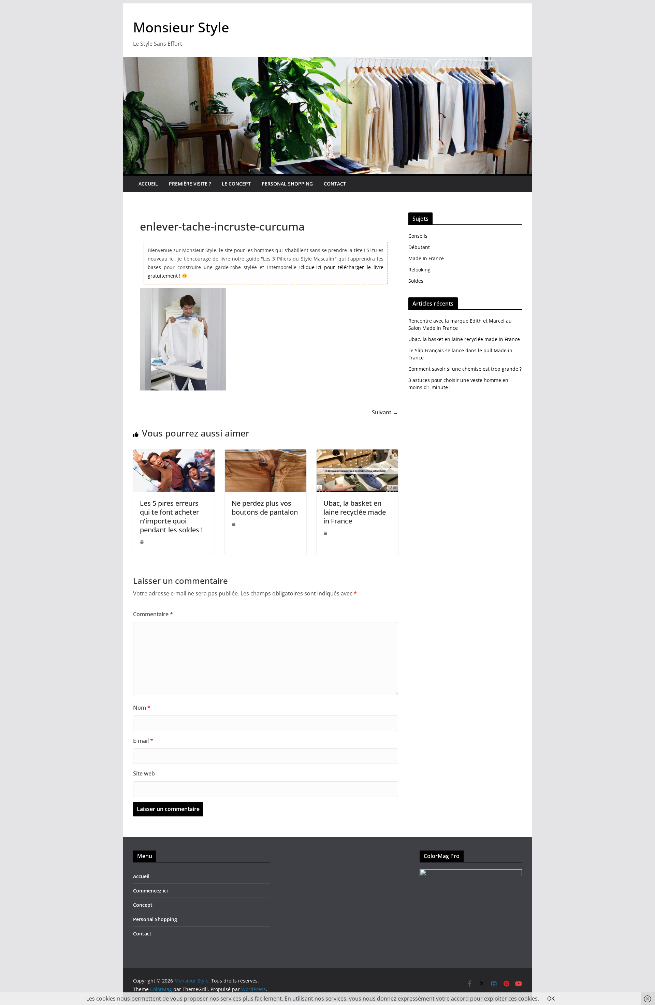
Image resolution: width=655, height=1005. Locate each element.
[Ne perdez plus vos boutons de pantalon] (265, 454)
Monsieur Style (181, 27)
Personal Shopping (287, 183)
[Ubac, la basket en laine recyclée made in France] (357, 454)
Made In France (426, 258)
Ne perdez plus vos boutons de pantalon (265, 508)
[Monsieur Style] (327, 61)
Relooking (419, 269)
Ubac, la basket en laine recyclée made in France (354, 512)
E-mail (143, 740)
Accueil (148, 183)
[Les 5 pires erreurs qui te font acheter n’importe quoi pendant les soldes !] (174, 454)
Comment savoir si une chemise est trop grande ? (465, 369)
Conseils (417, 236)
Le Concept (236, 183)
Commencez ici (150, 890)
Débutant (419, 247)
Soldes (415, 281)
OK (551, 998)
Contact (335, 183)
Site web (144, 773)
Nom (141, 707)
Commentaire (153, 614)
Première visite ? (190, 183)
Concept (142, 905)
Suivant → (385, 412)
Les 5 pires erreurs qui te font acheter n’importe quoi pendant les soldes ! (171, 516)
